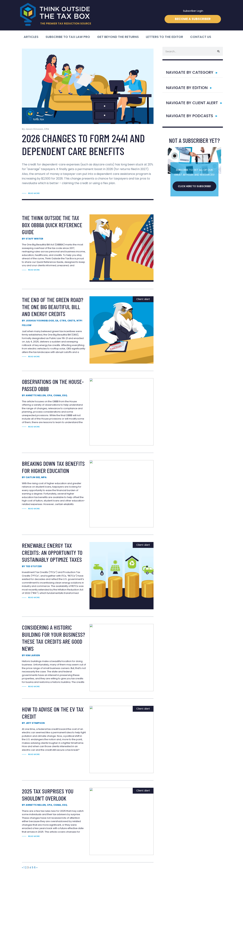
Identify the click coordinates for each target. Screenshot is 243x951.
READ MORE (34, 193)
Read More (34, 269)
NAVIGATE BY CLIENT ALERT (192, 103)
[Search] (218, 51)
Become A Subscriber (193, 19)
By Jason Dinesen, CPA (35, 129)
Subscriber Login (193, 11)
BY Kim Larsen (31, 655)
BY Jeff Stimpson (33, 723)
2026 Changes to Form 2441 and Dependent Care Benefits (83, 144)
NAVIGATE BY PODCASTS (189, 116)
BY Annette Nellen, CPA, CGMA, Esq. (45, 395)
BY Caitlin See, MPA (34, 477)
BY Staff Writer (32, 238)
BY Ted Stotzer (32, 566)
